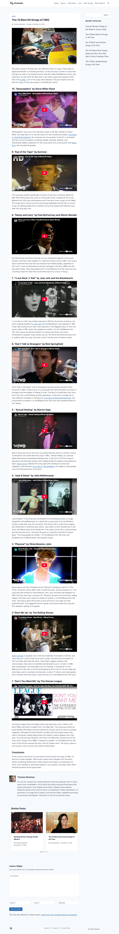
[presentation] (27, 822)
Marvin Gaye (22, 464)
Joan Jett (37, 324)
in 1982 (23, 80)
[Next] (75, 831)
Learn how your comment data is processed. (59, 915)
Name (13, 903)
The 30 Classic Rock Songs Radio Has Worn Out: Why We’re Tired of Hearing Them (96, 53)
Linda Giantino (55, 843)
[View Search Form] (108, 3)
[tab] (41, 851)
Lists (80, 3)
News (56, 3)
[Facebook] (11, 928)
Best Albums (100, 3)
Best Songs (88, 3)
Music (63, 3)
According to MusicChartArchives (57, 398)
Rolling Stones (17, 656)
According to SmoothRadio (43, 466)
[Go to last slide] (13, 831)
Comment (14, 876)
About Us (47, 928)
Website (62, 903)
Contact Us (56, 928)
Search (106, 15)
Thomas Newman (19, 24)
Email (37, 903)
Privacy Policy (65, 928)
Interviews (72, 3)
